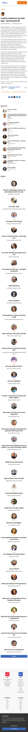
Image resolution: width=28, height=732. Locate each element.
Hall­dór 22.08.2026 (12, 109)
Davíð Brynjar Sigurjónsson (12, 163)
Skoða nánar (4, 722)
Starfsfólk (20, 686)
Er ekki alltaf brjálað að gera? (14, 493)
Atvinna (20, 702)
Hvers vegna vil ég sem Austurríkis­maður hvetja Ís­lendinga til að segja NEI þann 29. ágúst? (17, 116)
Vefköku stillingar (14, 725)
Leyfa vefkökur (14, 728)
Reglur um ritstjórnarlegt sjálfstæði (7, 680)
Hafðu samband (20, 682)
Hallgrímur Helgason (10, 136)
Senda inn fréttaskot (20, 692)
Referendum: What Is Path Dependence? (14, 583)
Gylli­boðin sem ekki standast (14, 462)
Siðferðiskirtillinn (14, 286)
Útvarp (7, 708)
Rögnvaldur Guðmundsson (11, 156)
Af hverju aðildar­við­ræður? (14, 366)
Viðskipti (7, 701)
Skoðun (7, 705)
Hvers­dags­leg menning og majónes (14, 554)
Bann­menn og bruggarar (14, 523)
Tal (20, 711)
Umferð (20, 688)
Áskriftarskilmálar (21, 685)
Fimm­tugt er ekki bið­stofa (13, 122)
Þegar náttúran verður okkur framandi (14, 333)
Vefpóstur (20, 689)
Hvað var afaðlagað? (14, 381)
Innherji (20, 699)
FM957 (21, 708)
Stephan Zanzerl (10, 118)
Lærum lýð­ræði (14, 569)
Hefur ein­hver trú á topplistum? (14, 649)
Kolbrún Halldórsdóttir (11, 143)
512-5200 (21, 679)
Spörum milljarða (11, 167)
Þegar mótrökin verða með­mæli (14, 154)
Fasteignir (20, 701)
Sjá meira (14, 656)
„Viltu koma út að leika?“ (13, 135)
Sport (7, 702)
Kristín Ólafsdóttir (10, 150)
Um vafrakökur (20, 691)
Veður (21, 705)
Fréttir (7, 699)
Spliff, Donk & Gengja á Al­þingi (14, 508)
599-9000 (8, 686)
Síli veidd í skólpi (14, 206)
